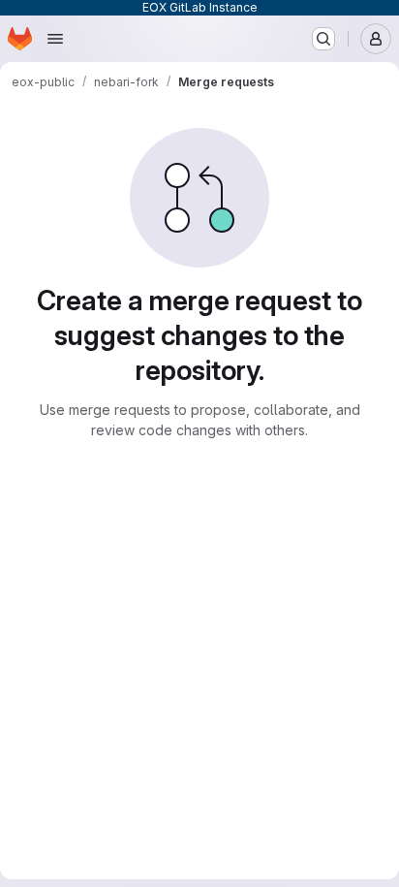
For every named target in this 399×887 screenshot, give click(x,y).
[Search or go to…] (323, 38)
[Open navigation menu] (55, 38)
